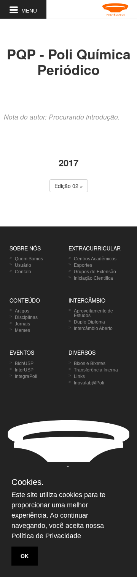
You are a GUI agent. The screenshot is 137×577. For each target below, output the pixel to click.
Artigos (22, 311)
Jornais (22, 324)
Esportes (83, 265)
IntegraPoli (26, 376)
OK (25, 556)
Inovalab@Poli (89, 383)
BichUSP (24, 363)
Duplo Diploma (89, 322)
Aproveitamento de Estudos (93, 313)
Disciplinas (26, 317)
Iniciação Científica (93, 278)
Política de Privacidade (46, 536)
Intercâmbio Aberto (93, 328)
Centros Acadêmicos (95, 259)
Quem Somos (29, 259)
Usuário (23, 265)
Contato (23, 271)
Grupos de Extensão (95, 271)
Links (79, 376)
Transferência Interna (96, 370)
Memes (22, 330)
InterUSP (24, 370)
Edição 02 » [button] (68, 186)
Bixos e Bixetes (89, 363)
